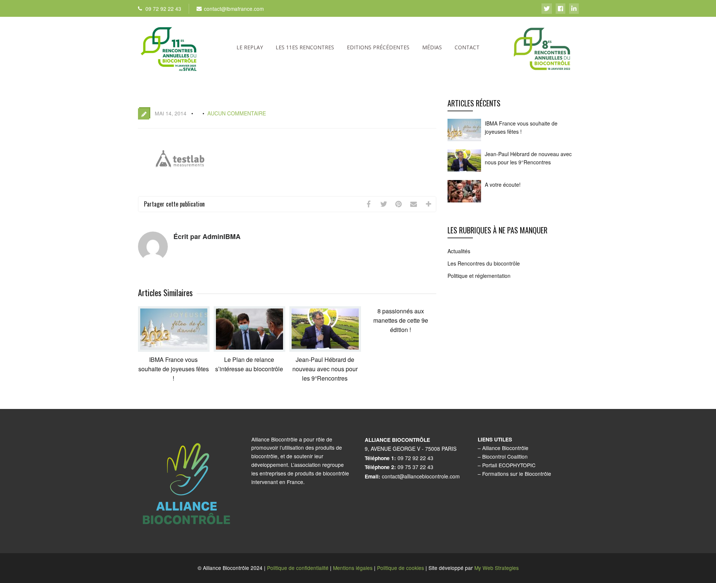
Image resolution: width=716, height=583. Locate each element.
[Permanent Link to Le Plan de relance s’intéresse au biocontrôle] (249, 349)
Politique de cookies (400, 567)
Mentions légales (353, 567)
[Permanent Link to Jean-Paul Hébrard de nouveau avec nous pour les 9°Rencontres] (325, 349)
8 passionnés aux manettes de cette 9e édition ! (400, 320)
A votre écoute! (503, 184)
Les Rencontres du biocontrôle (484, 263)
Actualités (459, 251)
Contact (467, 47)
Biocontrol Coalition (505, 456)
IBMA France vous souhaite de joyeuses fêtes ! (173, 368)
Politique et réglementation (479, 275)
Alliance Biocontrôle (505, 448)
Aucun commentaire (236, 113)
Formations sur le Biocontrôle (516, 473)
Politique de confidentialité (298, 567)
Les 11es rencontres (305, 47)
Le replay (249, 47)
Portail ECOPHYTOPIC (509, 465)
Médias (432, 47)
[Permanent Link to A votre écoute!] (464, 202)
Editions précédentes (378, 47)
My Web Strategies (496, 567)
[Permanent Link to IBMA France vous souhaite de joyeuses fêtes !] (174, 349)
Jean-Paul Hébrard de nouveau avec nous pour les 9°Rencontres (325, 368)
